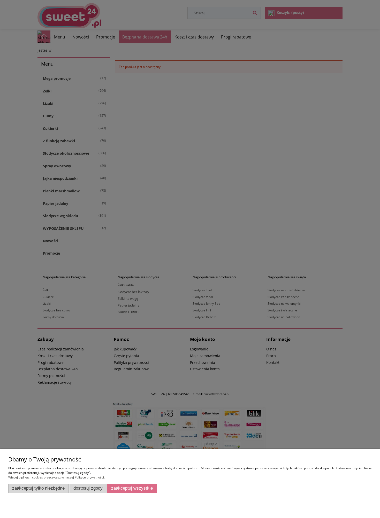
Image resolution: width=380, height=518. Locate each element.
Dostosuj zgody (88, 488)
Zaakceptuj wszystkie (132, 488)
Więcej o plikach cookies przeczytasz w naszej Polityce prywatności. (56, 477)
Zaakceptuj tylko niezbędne (38, 488)
